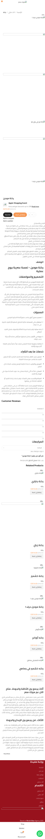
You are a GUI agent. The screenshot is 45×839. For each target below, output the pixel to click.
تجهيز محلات (39, 798)
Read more (35, 206)
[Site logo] (22, 2)
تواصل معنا (40, 774)
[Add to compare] (40, 684)
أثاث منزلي (40, 794)
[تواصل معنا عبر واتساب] (40, 833)
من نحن (41, 771)
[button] (36, 679)
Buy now (7, 214)
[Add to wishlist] (40, 664)
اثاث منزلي (11, 12)
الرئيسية (19, 12)
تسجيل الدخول (32, 460)
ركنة (4, 12)
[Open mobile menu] (42, 2)
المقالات (40, 778)
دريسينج (41, 805)
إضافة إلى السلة (20, 214)
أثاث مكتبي (40, 782)
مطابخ (41, 802)
